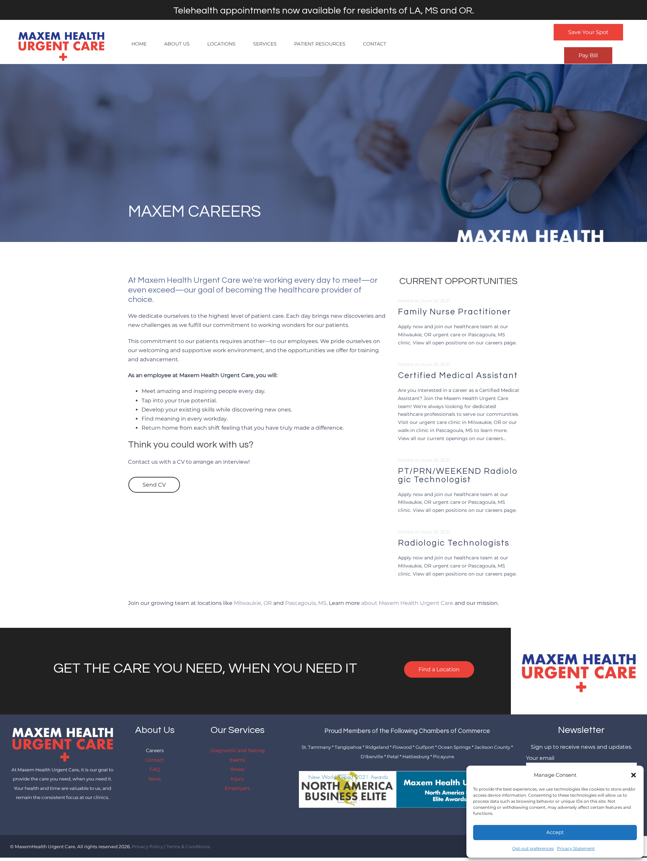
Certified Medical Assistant (458, 375)
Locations (221, 44)
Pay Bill (588, 55)
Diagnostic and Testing (237, 750)
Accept (555, 832)
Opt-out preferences (533, 848)
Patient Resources (319, 44)
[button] (633, 775)
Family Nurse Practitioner (454, 311)
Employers (237, 788)
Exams (237, 760)
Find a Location (439, 669)
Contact (374, 44)
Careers (155, 750)
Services (265, 44)
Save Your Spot (588, 32)
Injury (237, 779)
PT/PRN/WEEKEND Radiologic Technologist (458, 475)
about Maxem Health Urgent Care (407, 603)
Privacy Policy (147, 846)
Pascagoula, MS (306, 603)
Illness (237, 769)
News (154, 779)
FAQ (155, 769)
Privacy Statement (576, 848)
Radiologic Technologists (454, 543)
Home (139, 44)
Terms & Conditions (188, 846)
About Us (177, 44)
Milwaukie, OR (253, 603)
